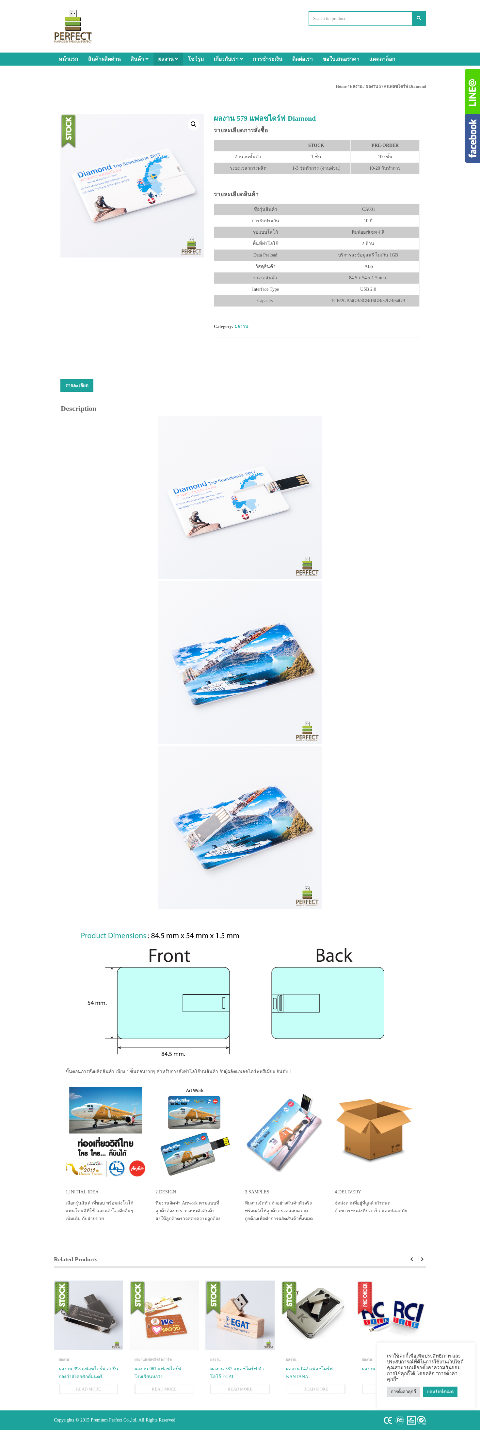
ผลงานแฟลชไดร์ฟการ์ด (153, 1359)
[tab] (76, 385)
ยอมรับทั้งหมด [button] (440, 1391)
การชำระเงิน (267, 59)
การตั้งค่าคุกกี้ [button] (403, 1391)
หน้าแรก (68, 59)
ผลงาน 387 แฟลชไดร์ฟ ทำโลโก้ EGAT (237, 1372)
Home (341, 86)
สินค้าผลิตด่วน (104, 59)
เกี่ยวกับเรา (227, 59)
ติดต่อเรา (302, 59)
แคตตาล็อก (382, 59)
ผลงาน (166, 59)
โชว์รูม (196, 59)
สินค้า (138, 59)
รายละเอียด (76, 385)
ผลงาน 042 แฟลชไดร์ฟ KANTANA (309, 1372)
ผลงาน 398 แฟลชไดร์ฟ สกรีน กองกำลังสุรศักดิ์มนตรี (88, 1372)
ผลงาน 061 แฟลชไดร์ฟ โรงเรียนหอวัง (158, 1372)
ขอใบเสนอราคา (341, 59)
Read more (88, 1389)
